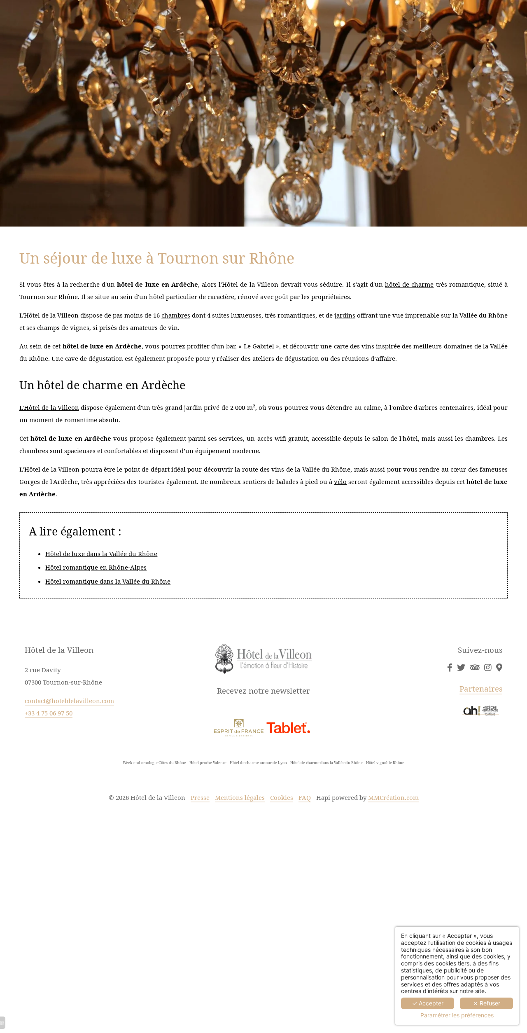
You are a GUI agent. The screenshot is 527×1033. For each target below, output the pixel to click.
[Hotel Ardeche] (499, 667)
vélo (340, 481)
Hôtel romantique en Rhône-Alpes (96, 567)
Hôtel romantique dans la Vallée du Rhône (107, 581)
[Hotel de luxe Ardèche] (461, 667)
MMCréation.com (393, 797)
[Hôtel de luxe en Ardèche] (449, 667)
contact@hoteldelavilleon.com (69, 700)
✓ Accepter (427, 1003)
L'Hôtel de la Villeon (49, 407)
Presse (200, 797)
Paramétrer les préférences (457, 1015)
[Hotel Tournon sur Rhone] (288, 727)
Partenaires (480, 688)
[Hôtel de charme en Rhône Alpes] (474, 667)
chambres (175, 315)
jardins (344, 315)
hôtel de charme (409, 284)
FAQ (304, 797)
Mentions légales (240, 797)
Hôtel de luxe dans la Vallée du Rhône (101, 553)
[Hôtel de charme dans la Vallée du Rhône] (487, 667)
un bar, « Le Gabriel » (247, 346)
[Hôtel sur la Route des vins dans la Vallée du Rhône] (480, 710)
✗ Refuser (486, 1003)
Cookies (281, 797)
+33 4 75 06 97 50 (48, 713)
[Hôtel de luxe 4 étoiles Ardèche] (239, 727)
